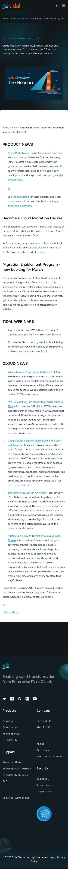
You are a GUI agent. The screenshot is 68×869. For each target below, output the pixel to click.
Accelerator (11, 733)
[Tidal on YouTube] (35, 699)
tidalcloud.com (11, 612)
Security (43, 778)
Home (6, 18)
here (42, 252)
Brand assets (46, 785)
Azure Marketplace (18, 152)
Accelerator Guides (17, 768)
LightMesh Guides (15, 775)
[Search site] (57, 6)
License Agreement (16, 797)
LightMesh (10, 740)
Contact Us (44, 721)
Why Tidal (44, 727)
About (40, 743)
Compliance (44, 791)
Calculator (10, 727)
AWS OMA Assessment (51, 756)
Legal (53, 857)
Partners (43, 750)
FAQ (5, 781)
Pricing (8, 721)
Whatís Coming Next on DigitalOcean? (30, 372)
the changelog (20, 196)
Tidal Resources (21, 18)
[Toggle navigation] (63, 5)
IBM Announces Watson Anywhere (27, 492)
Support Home (12, 762)
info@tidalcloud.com (19, 205)
